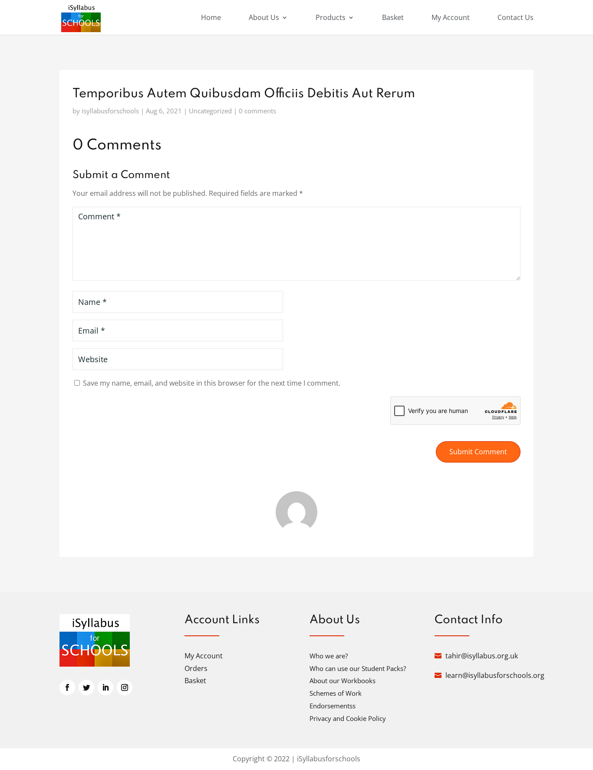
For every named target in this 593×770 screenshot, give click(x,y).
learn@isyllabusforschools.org (494, 675)
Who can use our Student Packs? (358, 668)
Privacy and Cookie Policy (348, 718)
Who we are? (329, 655)
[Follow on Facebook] (67, 687)
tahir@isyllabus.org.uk (481, 656)
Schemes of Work (336, 693)
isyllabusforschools (110, 110)
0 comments (257, 110)
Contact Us (515, 18)
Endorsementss (333, 705)
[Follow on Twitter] (86, 687)
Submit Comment (478, 451)
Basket (393, 18)
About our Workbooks (343, 680)
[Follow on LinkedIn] (105, 687)
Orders (196, 668)
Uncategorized (210, 110)
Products (331, 18)
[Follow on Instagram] (124, 687)
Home (211, 18)
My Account (451, 18)
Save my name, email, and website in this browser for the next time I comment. (211, 383)
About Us (264, 18)
